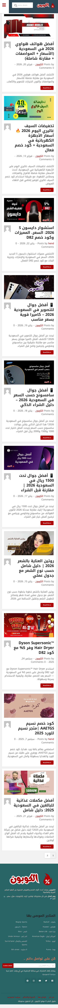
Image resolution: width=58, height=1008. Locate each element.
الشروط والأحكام (29, 997)
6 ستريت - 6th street (19, 949)
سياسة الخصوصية (48, 974)
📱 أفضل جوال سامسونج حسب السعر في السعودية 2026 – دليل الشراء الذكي (33, 397)
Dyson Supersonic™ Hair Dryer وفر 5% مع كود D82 (34, 647)
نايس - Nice (22, 931)
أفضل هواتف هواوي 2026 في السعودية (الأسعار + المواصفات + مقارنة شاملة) (34, 51)
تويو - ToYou (50, 941)
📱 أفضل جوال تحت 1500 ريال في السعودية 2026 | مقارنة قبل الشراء (36, 483)
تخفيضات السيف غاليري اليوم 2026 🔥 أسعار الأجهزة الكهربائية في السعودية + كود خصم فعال (34, 138)
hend (51, 243)
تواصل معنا (42, 997)
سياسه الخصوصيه (13, 997)
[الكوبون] (45, 5)
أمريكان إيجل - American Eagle (43, 936)
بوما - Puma (50, 949)
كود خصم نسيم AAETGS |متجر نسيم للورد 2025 (36, 728)
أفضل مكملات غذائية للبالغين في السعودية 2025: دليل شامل (34, 805)
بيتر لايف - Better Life (47, 931)
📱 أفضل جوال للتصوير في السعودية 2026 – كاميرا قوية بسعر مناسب (34, 312)
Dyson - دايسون (21, 926)
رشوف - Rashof (49, 922)
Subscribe (7, 965)
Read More (47, 88)
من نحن (51, 997)
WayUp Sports (21, 922)
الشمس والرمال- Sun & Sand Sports (16, 943)
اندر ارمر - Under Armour (17, 936)
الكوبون (39, 64)
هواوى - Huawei (49, 926)
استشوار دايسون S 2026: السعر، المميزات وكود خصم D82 (34, 232)
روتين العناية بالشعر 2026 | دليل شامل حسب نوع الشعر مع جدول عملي (36, 568)
